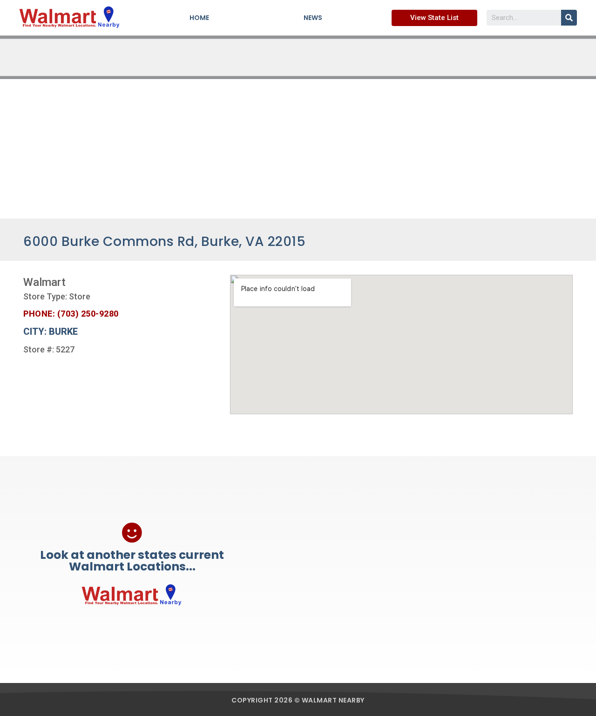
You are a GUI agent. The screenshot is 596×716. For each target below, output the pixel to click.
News (313, 17)
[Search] (569, 18)
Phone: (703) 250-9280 (71, 313)
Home (199, 17)
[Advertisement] (298, 149)
